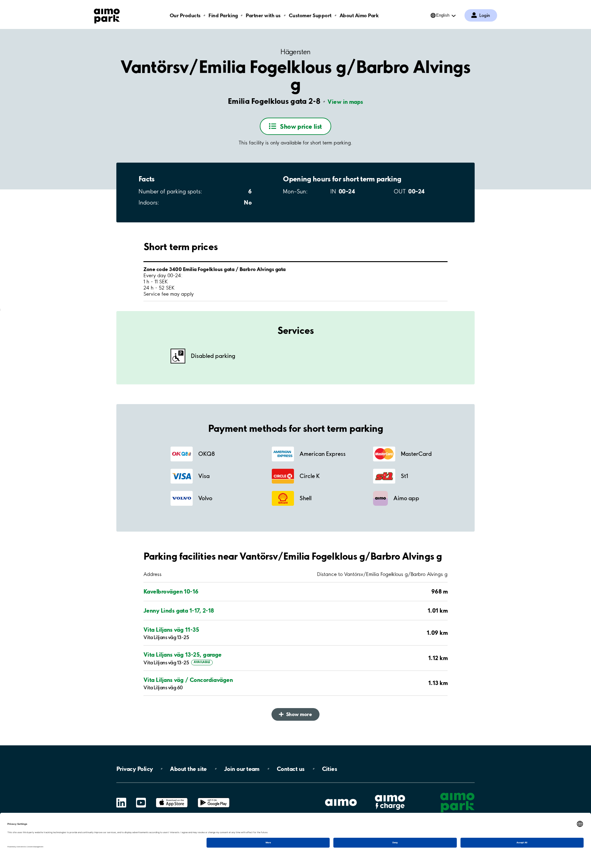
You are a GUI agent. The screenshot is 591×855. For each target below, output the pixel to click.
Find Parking (223, 15)
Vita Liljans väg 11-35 (171, 629)
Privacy (134, 768)
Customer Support (310, 15)
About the (188, 768)
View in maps (345, 101)
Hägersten (295, 52)
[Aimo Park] (107, 14)
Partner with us (263, 15)
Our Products (185, 15)
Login (484, 15)
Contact (291, 768)
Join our (241, 768)
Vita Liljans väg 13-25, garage (182, 654)
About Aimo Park (359, 15)
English (442, 15)
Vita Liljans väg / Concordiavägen (188, 679)
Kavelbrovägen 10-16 (171, 591)
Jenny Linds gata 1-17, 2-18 (178, 610)
